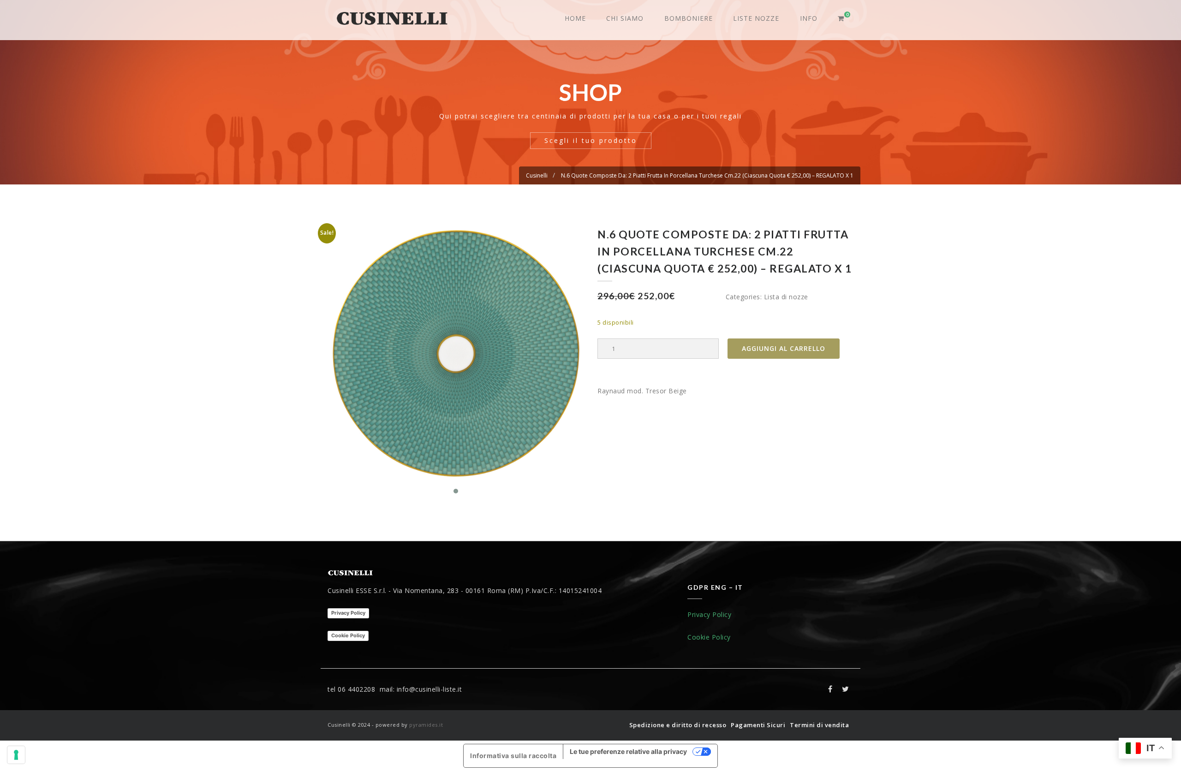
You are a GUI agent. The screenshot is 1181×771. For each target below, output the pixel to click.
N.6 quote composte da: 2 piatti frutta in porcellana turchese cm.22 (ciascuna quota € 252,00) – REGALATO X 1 (707, 175)
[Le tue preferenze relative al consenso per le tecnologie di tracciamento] (16, 755)
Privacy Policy (348, 613)
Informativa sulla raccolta (513, 755)
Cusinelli (537, 175)
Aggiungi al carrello (783, 348)
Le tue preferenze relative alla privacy (628, 751)
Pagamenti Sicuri (758, 725)
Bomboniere (688, 18)
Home (575, 18)
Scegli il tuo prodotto (590, 140)
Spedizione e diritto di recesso (678, 725)
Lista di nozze (786, 296)
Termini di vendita (819, 725)
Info (808, 18)
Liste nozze (756, 18)
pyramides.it (426, 724)
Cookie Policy (348, 635)
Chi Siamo (625, 18)
